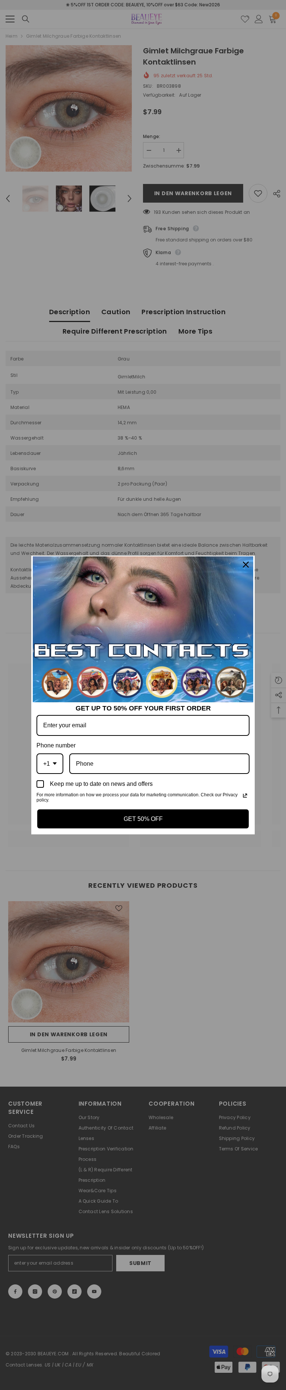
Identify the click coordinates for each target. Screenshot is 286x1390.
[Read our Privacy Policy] (245, 795)
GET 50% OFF (143, 819)
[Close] (246, 565)
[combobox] (49, 763)
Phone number (56, 745)
